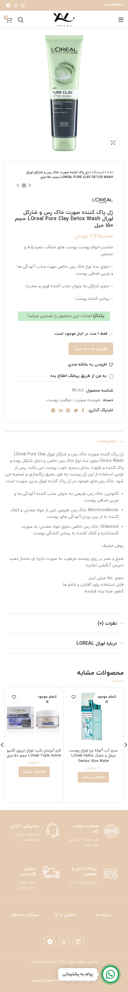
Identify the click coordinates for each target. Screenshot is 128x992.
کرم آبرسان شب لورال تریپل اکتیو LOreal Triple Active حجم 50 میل (34, 753)
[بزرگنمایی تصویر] (113, 143)
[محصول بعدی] (18, 185)
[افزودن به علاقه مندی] (73, 697)
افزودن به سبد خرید (90, 349)
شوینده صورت (88, 400)
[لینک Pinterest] (68, 410)
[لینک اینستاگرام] (22, 5)
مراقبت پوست (58, 400)
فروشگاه (98, 172)
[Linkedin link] (60, 410)
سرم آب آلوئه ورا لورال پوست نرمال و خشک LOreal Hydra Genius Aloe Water (93, 756)
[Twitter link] (76, 410)
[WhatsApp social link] (15, 5)
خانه (110, 172)
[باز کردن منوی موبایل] (121, 20)
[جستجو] (20, 20)
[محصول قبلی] (30, 185)
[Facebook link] (83, 410)
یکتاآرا (98, 316)
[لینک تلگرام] (8, 5)
